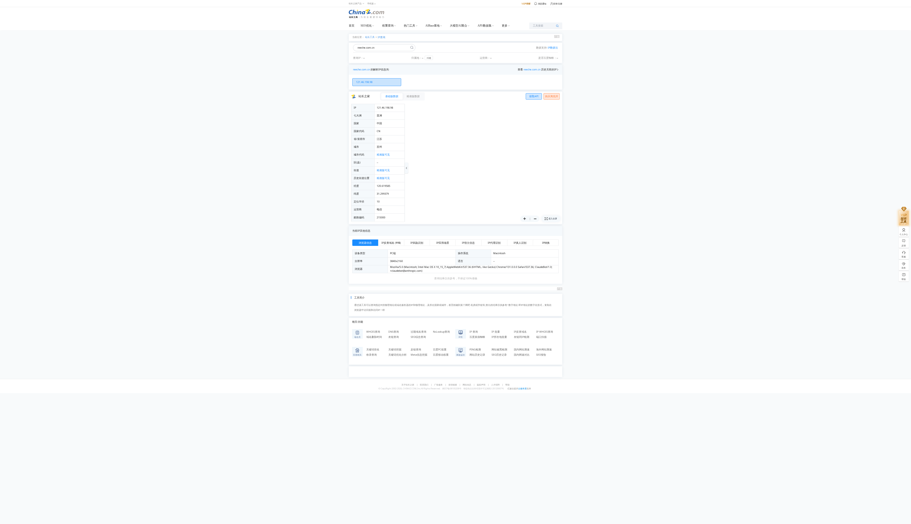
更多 (504, 25)
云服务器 (522, 388)
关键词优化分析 (397, 354)
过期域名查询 (418, 331)
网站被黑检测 (499, 349)
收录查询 (371, 354)
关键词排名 (372, 349)
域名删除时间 (374, 337)
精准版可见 (383, 154)
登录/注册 (557, 3)
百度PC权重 (439, 349)
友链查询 (393, 337)
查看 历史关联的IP (537, 69)
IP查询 (381, 37)
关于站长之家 (407, 385)
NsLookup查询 (441, 331)
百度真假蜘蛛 (477, 337)
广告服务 (438, 385)
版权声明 (481, 385)
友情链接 (452, 385)
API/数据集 (485, 25)
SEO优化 (366, 25)
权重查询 (388, 25)
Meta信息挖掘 (419, 354)
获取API (534, 96)
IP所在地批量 (499, 337)
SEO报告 (541, 354)
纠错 (429, 58)
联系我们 (424, 385)
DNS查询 (393, 331)
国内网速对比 (522, 354)
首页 (351, 25)
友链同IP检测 (521, 337)
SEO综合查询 (418, 337)
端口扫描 (541, 337)
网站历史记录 (477, 354)
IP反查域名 (520, 331)
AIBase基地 (432, 25)
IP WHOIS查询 (544, 331)
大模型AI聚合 (458, 25)
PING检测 (475, 349)
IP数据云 (553, 47)
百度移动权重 (441, 354)
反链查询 (416, 349)
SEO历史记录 (499, 354)
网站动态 (467, 385)
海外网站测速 (544, 349)
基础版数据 (391, 96)
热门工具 (409, 25)
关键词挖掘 (394, 349)
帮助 (507, 385)
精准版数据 (413, 96)
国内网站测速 (522, 349)
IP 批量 (496, 331)
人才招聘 (495, 385)
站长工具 (370, 37)
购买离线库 (551, 96)
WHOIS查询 (373, 331)
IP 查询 (473, 331)
